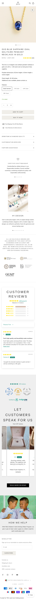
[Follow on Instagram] (7, 575)
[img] (7, 332)
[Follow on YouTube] (17, 575)
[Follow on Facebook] (3, 575)
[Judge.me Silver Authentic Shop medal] (27, 391)
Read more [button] (6, 346)
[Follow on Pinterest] (12, 575)
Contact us (5, 560)
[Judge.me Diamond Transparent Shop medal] (9, 391)
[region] (18, 166)
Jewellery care (6, 566)
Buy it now (18, 117)
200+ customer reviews (8, 569)
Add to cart (18, 112)
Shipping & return (7, 563)
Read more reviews (18, 485)
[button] (27, 58)
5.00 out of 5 (23, 301)
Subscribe (9, 553)
